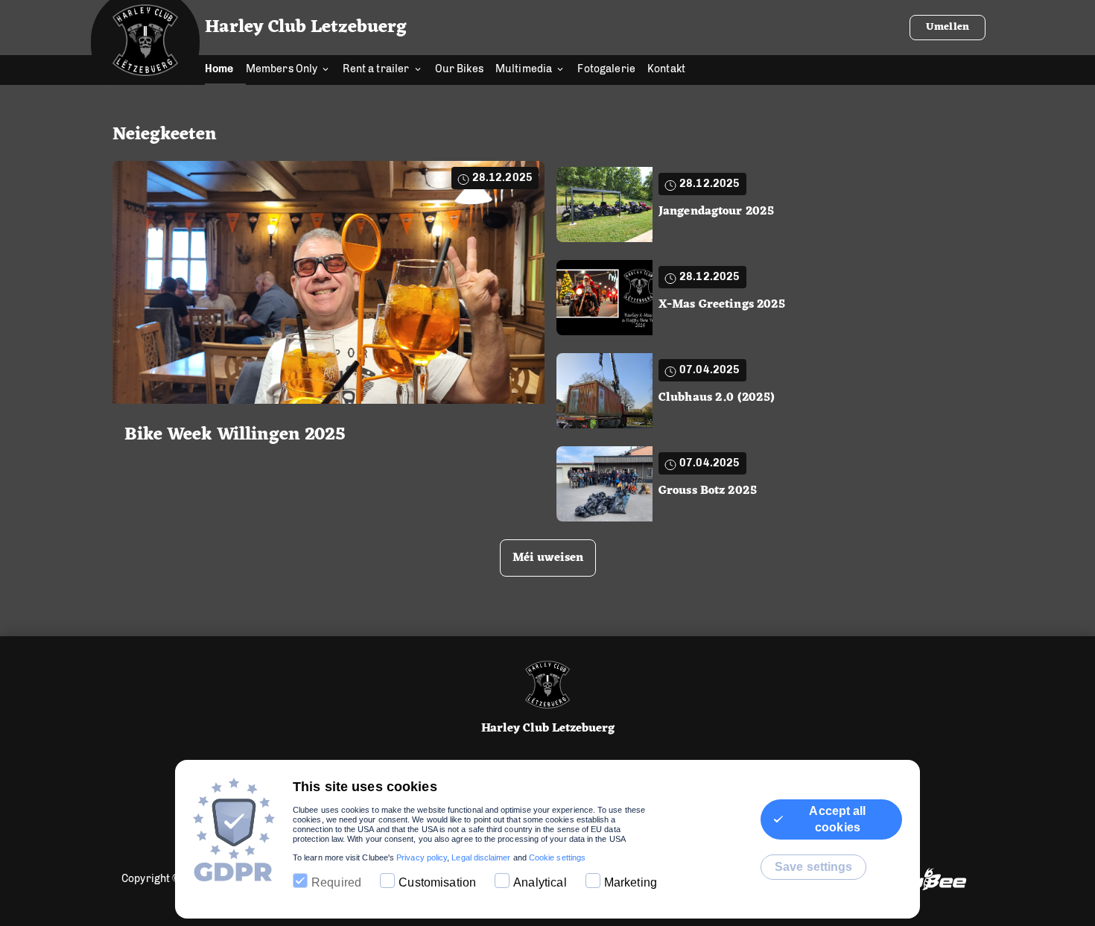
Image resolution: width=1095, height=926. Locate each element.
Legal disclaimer (480, 857)
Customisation (437, 882)
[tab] (225, 70)
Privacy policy (421, 857)
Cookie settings (557, 857)
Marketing (630, 882)
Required (336, 882)
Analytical (540, 882)
